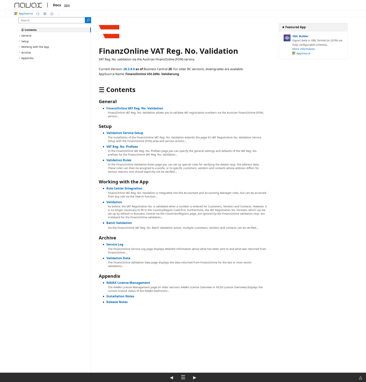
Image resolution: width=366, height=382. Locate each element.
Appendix (27, 58)
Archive (26, 52)
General (26, 35)
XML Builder (300, 36)
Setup (25, 41)
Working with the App (35, 47)
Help (67, 5)
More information (303, 49)
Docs (57, 5)
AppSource (25, 13)
